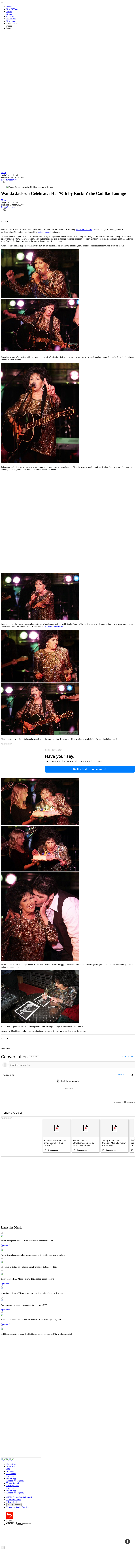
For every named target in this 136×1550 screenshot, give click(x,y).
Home (9, 7)
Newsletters (11, 1473)
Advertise (10, 1466)
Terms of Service (13, 1483)
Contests (10, 16)
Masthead (10, 1476)
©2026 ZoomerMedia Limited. (19, 1497)
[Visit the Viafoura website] (129, 1102)
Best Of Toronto (13, 9)
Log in (124, 1056)
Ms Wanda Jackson (84, 229)
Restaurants (11, 21)
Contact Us (11, 1464)
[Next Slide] (133, 1138)
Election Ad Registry (15, 1481)
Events (9, 14)
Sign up (130, 1056)
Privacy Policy (12, 1485)
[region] (68, 1079)
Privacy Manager (13, 1505)
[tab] (8, 1075)
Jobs (8, 1469)
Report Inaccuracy (8, 180)
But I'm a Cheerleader (53, 626)
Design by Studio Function (17, 1507)
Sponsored (5, 1245)
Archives (10, 1471)
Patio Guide (11, 19)
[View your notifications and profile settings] (132, 1075)
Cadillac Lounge (44, 232)
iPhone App (11, 1478)
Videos (9, 11)
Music (3, 172)
